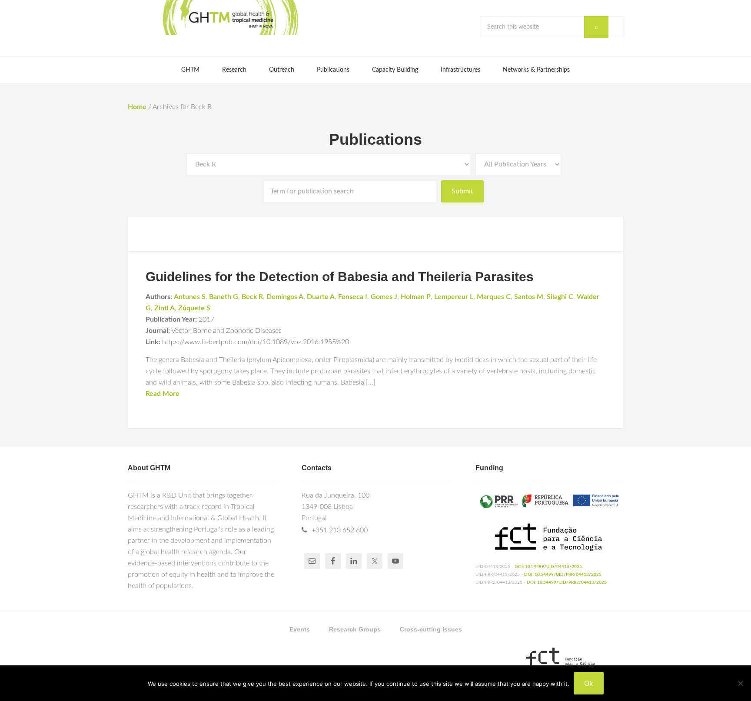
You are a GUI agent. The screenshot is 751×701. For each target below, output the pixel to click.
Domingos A (284, 296)
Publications (375, 139)
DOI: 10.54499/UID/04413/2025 (548, 567)
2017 (206, 319)
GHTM (230, 17)
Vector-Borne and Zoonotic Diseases (226, 330)
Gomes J (384, 296)
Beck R (252, 296)
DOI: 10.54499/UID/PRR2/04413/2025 (567, 582)
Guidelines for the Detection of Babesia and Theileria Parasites (340, 276)
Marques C (494, 296)
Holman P (416, 296)
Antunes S (190, 296)
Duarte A (321, 296)
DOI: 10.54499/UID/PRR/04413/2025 (562, 574)
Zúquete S (194, 308)
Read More (162, 393)
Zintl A (164, 308)
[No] (740, 683)
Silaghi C (560, 296)
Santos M (528, 296)
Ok (588, 683)
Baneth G (223, 296)
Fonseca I (352, 296)
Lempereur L (453, 296)
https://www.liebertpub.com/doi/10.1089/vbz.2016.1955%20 (255, 342)
